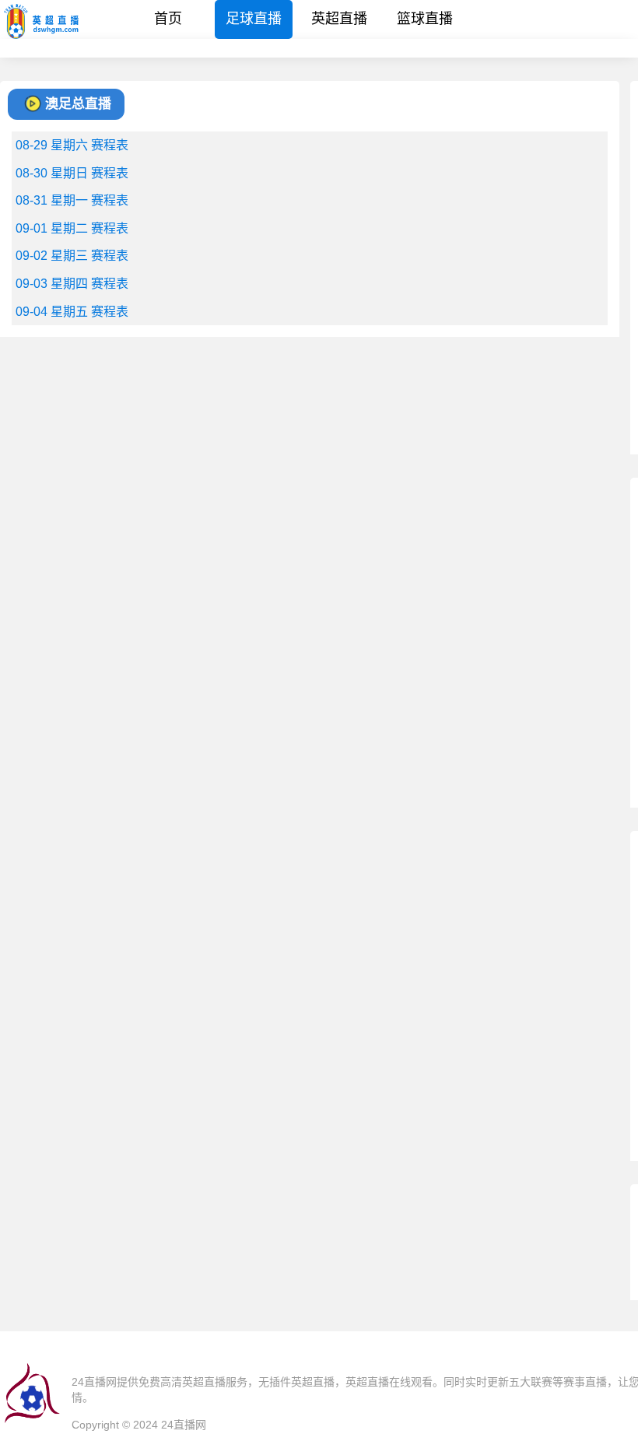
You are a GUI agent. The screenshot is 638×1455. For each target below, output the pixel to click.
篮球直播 (425, 18)
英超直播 (339, 18)
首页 (168, 18)
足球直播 (254, 18)
